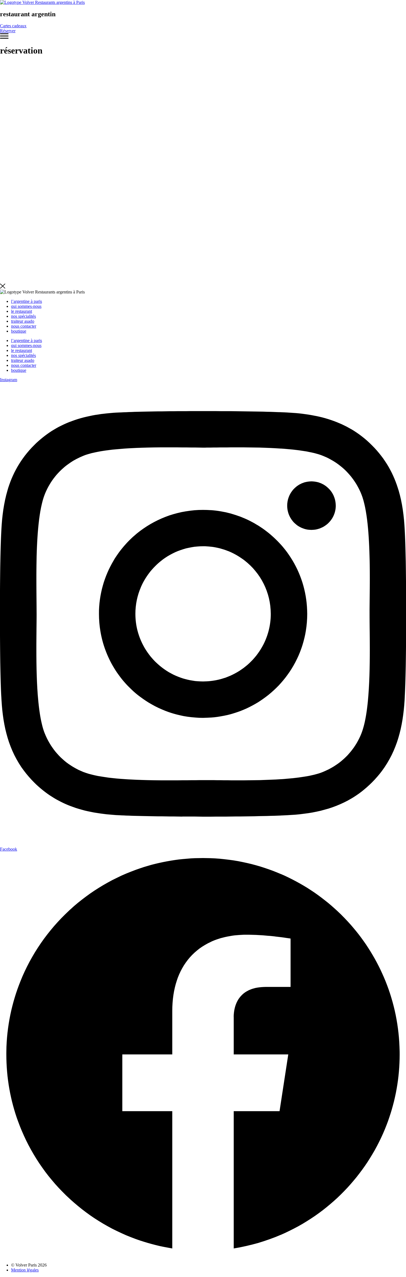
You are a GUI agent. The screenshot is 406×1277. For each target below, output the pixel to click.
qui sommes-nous (26, 306)
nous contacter (23, 326)
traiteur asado (22, 321)
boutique (18, 331)
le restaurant (21, 311)
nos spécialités (23, 316)
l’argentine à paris (26, 301)
